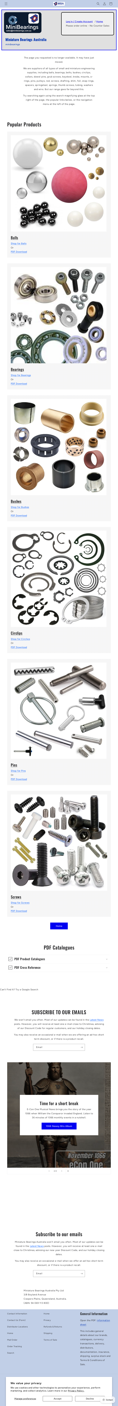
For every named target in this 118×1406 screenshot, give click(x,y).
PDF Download (19, 251)
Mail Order (12, 1340)
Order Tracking (14, 1346)
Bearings (17, 369)
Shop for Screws (20, 902)
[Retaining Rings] (59, 577)
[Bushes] (59, 445)
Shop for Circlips (20, 639)
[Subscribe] (81, 1047)
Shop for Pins (18, 770)
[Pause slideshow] (69, 1171)
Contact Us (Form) (16, 1320)
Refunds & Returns (53, 1326)
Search (10, 1353)
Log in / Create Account (79, 21)
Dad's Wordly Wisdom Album (59, 1126)
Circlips (16, 633)
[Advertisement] (59, 1204)
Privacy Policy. (76, 1390)
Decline (90, 1398)
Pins (14, 765)
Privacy (47, 1320)
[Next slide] (62, 1171)
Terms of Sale (50, 1340)
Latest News (97, 1019)
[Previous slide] (49, 1171)
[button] (6, 4)
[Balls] (59, 182)
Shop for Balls (18, 243)
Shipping (48, 1333)
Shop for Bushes (20, 507)
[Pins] (59, 709)
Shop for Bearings (21, 375)
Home (99, 21)
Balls (14, 237)
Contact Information (17, 1313)
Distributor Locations (17, 1326)
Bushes (16, 501)
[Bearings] (59, 313)
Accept (57, 1398)
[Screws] (59, 841)
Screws (16, 896)
